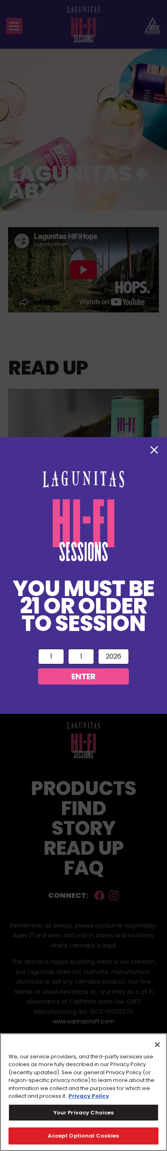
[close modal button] (154, 450)
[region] (83, 1092)
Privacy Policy (89, 1096)
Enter (83, 676)
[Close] (157, 1044)
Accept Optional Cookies (83, 1136)
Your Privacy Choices (84, 1112)
